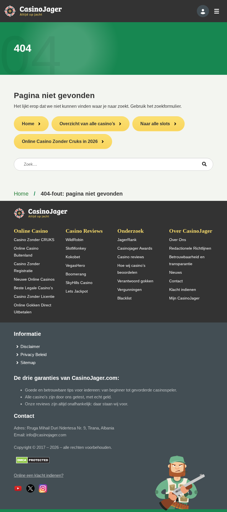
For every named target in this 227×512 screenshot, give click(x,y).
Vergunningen (129, 289)
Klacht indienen (182, 289)
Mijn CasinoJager (184, 298)
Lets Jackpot (77, 291)
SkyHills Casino (79, 282)
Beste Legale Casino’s (33, 288)
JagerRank (126, 239)
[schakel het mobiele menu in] (216, 11)
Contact (176, 281)
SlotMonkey (76, 248)
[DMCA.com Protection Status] (33, 459)
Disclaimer (30, 346)
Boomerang (76, 274)
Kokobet (73, 257)
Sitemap (27, 362)
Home (28, 123)
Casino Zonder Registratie (27, 267)
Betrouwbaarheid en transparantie (187, 260)
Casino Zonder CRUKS (34, 239)
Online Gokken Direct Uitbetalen (32, 308)
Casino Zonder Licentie (34, 296)
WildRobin (74, 239)
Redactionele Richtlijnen (190, 248)
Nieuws (175, 272)
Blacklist (124, 298)
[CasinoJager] (38, 10)
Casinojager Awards (134, 248)
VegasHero (75, 265)
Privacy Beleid (33, 354)
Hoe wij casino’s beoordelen (131, 269)
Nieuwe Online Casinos (34, 279)
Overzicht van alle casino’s (87, 123)
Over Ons (177, 239)
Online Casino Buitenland (26, 251)
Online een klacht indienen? (38, 475)
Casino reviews (130, 257)
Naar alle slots (155, 123)
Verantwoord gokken (135, 281)
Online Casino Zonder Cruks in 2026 (60, 141)
